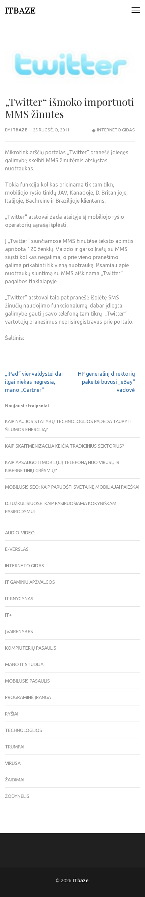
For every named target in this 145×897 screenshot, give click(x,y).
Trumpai (14, 746)
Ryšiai (11, 714)
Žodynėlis (17, 796)
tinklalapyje (43, 281)
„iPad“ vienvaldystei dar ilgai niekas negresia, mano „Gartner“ (34, 382)
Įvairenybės (19, 631)
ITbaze (20, 9)
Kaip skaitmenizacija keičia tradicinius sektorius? (64, 446)
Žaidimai (14, 779)
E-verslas (17, 549)
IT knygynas (19, 598)
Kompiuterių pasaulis (30, 648)
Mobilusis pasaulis (27, 681)
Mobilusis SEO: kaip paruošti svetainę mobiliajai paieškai (72, 487)
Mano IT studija (24, 664)
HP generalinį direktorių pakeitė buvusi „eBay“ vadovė (106, 382)
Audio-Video (20, 532)
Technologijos (23, 730)
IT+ (8, 615)
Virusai (13, 763)
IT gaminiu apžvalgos (30, 582)
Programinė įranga (28, 697)
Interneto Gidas (116, 129)
